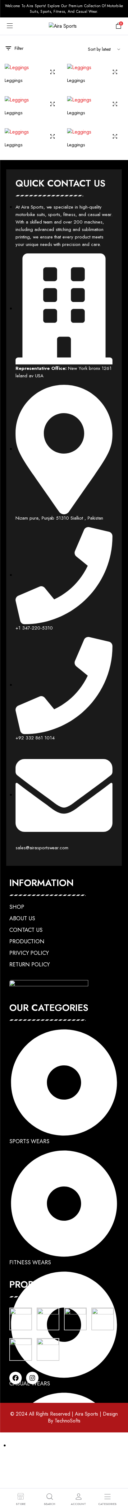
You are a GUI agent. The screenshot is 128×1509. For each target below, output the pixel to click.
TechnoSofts (67, 1420)
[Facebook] (15, 1378)
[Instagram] (32, 1378)
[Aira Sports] (64, 26)
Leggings (14, 80)
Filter (19, 48)
